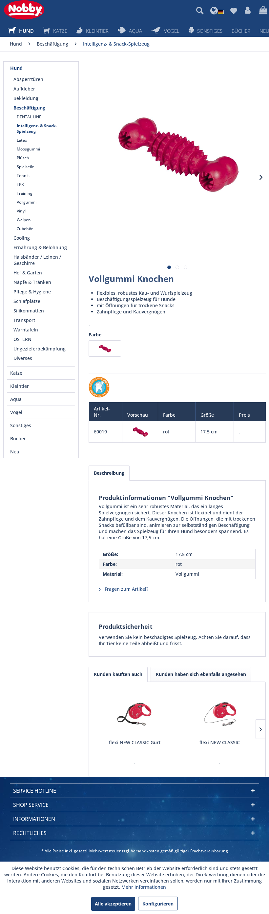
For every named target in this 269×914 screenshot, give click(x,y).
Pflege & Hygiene (32, 291)
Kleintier (19, 386)
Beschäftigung (29, 108)
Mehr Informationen (143, 887)
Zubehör (25, 228)
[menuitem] (200, 10)
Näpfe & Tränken (32, 282)
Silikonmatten (28, 311)
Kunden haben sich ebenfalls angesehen (201, 674)
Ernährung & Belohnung (40, 247)
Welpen (24, 220)
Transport (24, 320)
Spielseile (25, 166)
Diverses (22, 358)
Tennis (23, 175)
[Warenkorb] (262, 10)
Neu (14, 451)
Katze (16, 373)
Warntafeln (25, 330)
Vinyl (21, 211)
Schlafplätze (26, 301)
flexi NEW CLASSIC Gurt (134, 742)
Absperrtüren (28, 79)
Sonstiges (20, 425)
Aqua (16, 399)
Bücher (18, 438)
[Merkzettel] (233, 10)
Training (24, 193)
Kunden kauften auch (118, 674)
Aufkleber (24, 89)
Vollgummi (26, 202)
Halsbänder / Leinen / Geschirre (37, 260)
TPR (20, 184)
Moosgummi (28, 149)
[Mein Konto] (248, 10)
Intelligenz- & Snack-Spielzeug (37, 128)
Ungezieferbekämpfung (39, 349)
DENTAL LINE (29, 117)
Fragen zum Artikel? (125, 589)
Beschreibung (109, 473)
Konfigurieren (158, 904)
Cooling (21, 238)
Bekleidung (25, 98)
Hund (16, 68)
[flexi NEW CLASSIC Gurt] (134, 713)
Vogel (16, 412)
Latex (22, 140)
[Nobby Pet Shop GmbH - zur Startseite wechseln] (24, 10)
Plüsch (23, 158)
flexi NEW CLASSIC (219, 742)
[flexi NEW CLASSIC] (219, 713)
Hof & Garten (27, 272)
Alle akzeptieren (113, 904)
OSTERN (22, 339)
